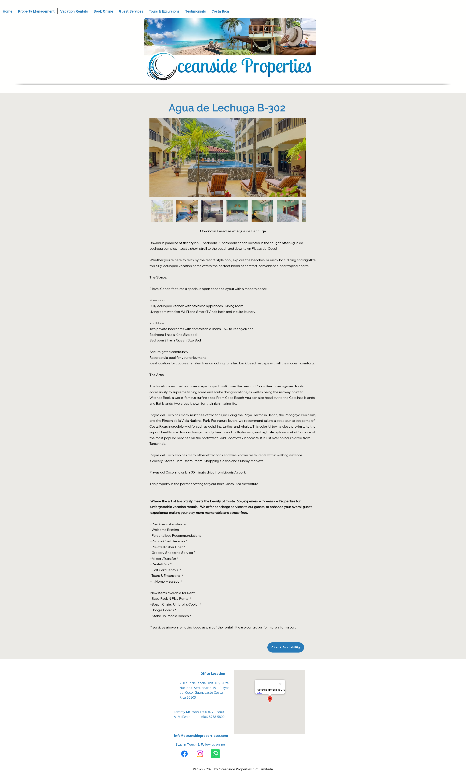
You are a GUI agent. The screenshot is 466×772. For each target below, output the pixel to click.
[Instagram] (200, 753)
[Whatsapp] (215, 753)
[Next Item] (300, 157)
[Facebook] (184, 753)
